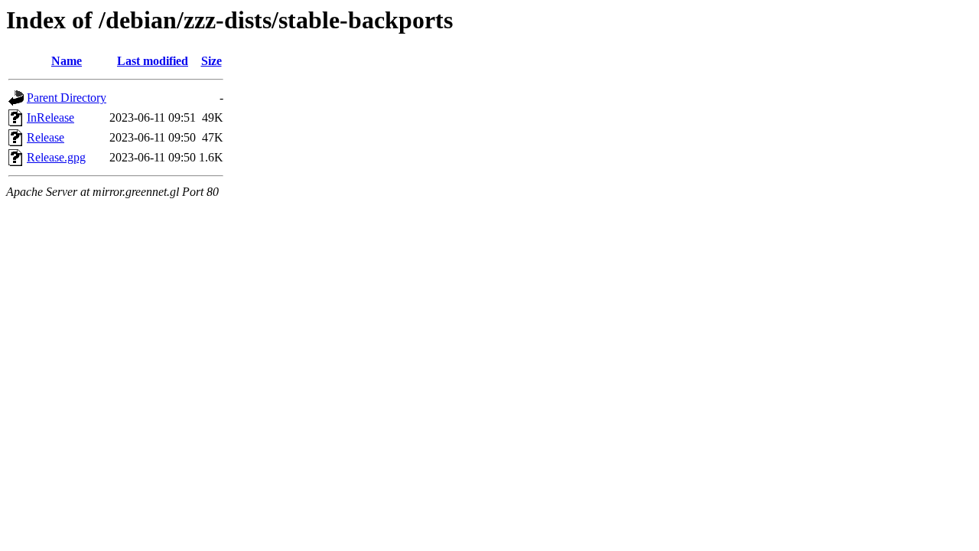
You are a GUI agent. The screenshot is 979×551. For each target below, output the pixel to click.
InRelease (50, 117)
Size (211, 60)
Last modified (152, 60)
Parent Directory (66, 97)
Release (45, 137)
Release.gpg (56, 157)
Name (66, 60)
